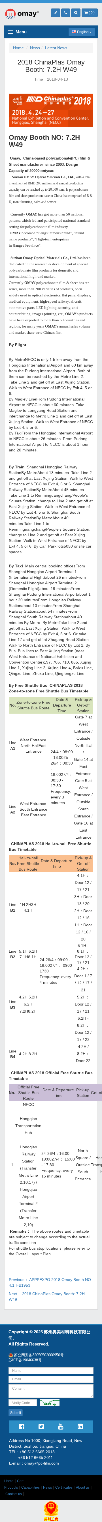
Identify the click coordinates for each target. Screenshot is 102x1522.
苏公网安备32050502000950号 (38, 1355)
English (83, 32)
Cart (20, 1481)
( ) (91, 13)
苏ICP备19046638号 (25, 1360)
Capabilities (30, 1487)
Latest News (56, 48)
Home (18, 48)
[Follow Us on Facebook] (21, 1427)
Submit (15, 1413)
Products (11, 1487)
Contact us (13, 1494)
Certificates (64, 1487)
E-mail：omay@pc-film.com (34, 1463)
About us (83, 1487)
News (35, 48)
